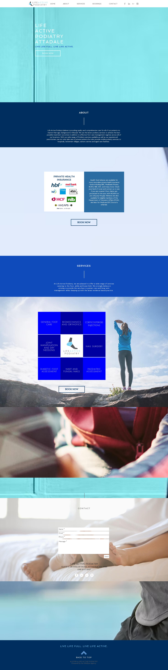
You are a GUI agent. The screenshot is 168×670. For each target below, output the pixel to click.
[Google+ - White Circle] (86, 575)
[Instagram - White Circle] (92, 575)
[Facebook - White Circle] (76, 575)
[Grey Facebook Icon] (125, 4)
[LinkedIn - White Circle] (81, 575)
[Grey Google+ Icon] (133, 4)
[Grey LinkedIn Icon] (129, 4)
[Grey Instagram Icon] (137, 4)
